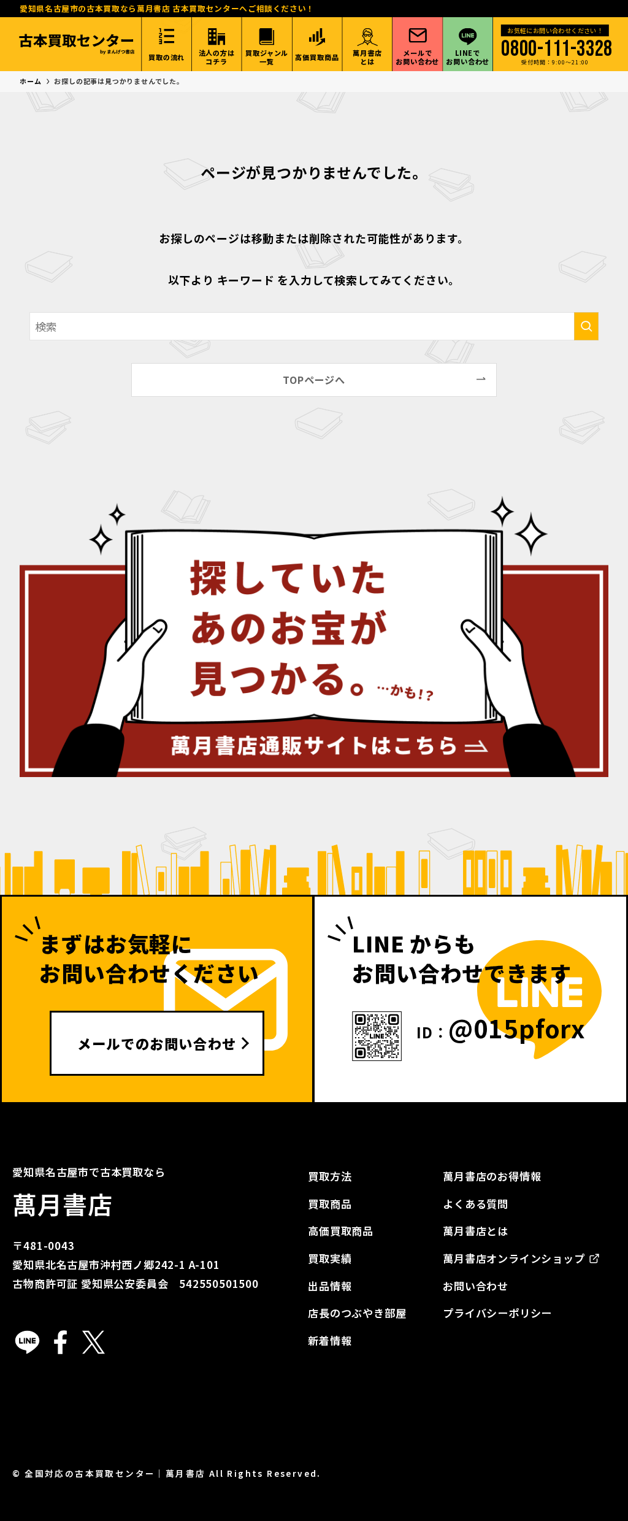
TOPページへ (314, 379)
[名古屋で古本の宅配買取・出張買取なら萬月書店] (76, 44)
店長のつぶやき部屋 (357, 1312)
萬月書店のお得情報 (492, 1176)
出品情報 (329, 1285)
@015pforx (516, 1028)
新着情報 (329, 1340)
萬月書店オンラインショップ (513, 1258)
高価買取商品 (340, 1230)
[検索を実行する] (586, 326)
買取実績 (329, 1258)
